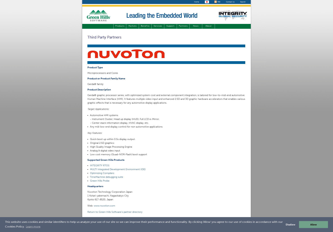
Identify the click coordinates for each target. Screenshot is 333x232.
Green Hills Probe (99, 180)
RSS (218, 2)
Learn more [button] (33, 226)
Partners (183, 26)
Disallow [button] (290, 224)
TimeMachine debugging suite (106, 177)
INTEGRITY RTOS (99, 165)
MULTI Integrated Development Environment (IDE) (118, 169)
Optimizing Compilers (102, 173)
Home (196, 2)
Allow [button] (313, 224)
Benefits (145, 26)
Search (243, 2)
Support (170, 26)
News (196, 26)
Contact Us (230, 2)
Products (120, 26)
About (209, 26)
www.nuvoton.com (104, 205)
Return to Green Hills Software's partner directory (114, 212)
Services (158, 26)
